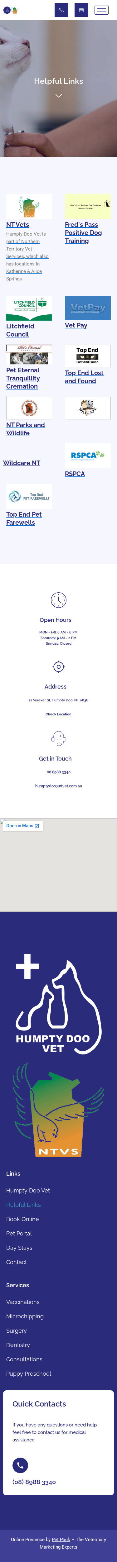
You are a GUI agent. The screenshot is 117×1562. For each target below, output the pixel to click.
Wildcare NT (21, 463)
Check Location (58, 714)
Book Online (81, 10)
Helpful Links (23, 1204)
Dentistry (18, 1345)
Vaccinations (23, 1302)
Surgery (16, 1330)
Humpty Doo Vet (28, 1190)
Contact (16, 1262)
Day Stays (19, 1247)
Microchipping (25, 1316)
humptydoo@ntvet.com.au (58, 786)
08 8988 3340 (59, 772)
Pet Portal (19, 1233)
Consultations (24, 1359)
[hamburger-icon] (102, 10)
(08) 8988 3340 (61, 10)
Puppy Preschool (28, 1373)
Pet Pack (61, 1539)
